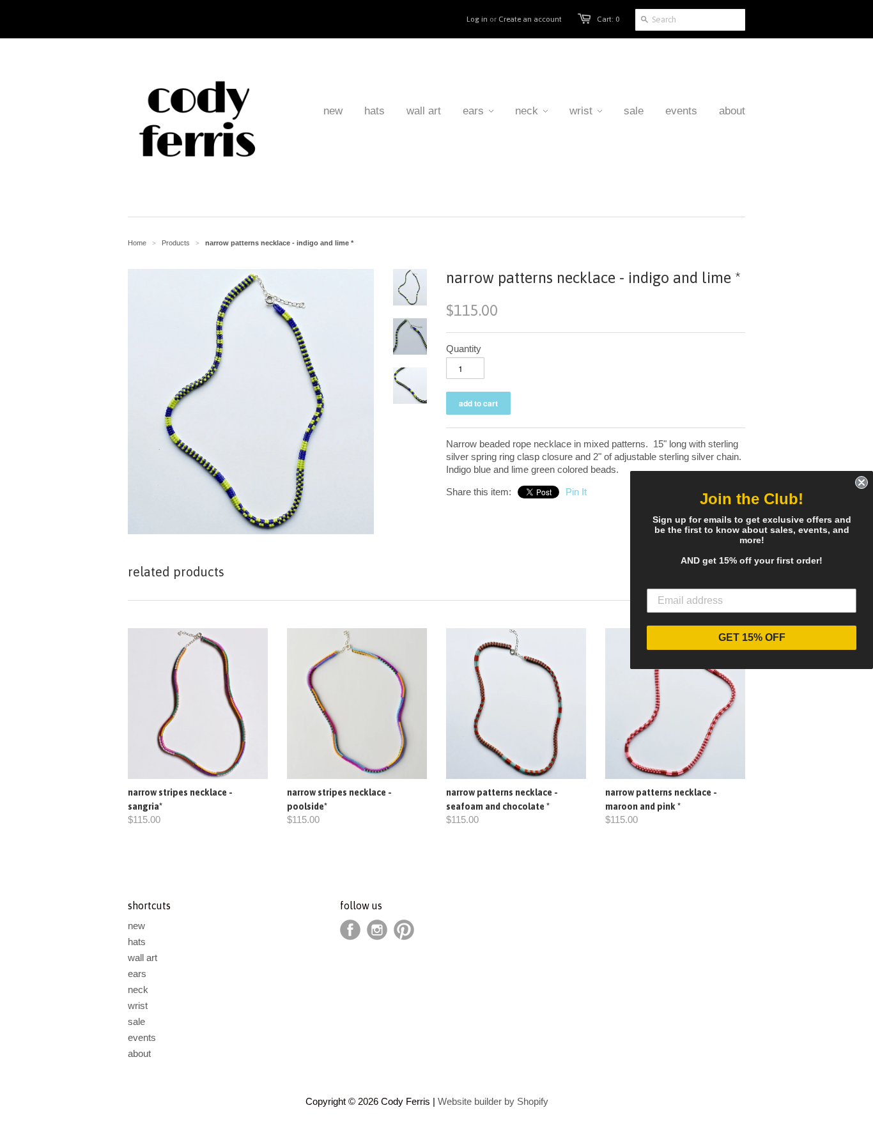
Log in (477, 19)
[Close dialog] (861, 482)
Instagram (377, 930)
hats (137, 941)
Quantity (463, 348)
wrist (138, 1005)
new (136, 925)
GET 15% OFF (751, 637)
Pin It (576, 491)
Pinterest (404, 930)
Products (176, 243)
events (142, 1037)
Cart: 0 (608, 19)
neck (138, 989)
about (139, 1053)
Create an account (530, 19)
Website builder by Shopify (493, 1101)
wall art (142, 957)
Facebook (350, 930)
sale (136, 1021)
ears (137, 973)
